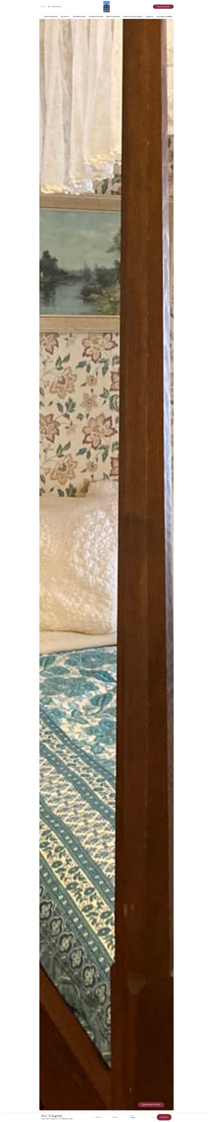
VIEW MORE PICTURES (152, 1105)
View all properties (163, 7)
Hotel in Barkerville (50, 16)
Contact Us (149, 16)
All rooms (65, 16)
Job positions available (164, 16)
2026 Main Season (79, 16)
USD (42, 7)
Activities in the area (96, 16)
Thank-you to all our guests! (132, 16)
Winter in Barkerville (113, 16)
